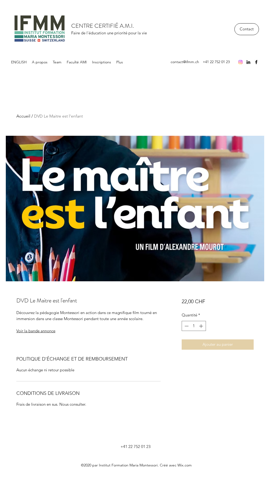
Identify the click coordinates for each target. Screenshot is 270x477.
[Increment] (201, 326)
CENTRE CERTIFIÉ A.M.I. (102, 26)
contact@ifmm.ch (185, 61)
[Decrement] (186, 326)
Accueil (23, 116)
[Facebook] (256, 62)
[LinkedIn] (248, 62)
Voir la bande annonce (35, 330)
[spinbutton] (193, 326)
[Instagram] (240, 62)
